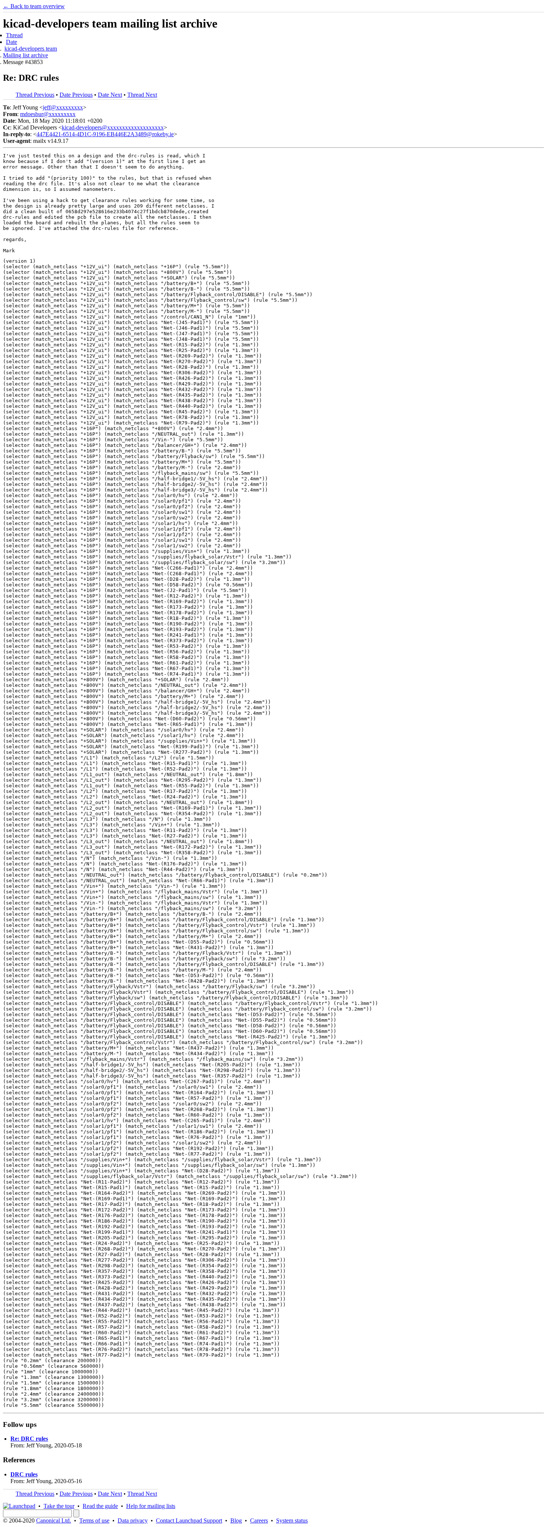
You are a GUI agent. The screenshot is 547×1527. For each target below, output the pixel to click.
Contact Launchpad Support (189, 1520)
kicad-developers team (30, 48)
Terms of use (94, 1520)
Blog (236, 1520)
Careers (259, 1520)
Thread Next (142, 95)
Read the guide (100, 1506)
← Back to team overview (34, 6)
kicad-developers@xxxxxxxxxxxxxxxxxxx (113, 127)
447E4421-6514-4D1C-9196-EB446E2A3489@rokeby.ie (105, 134)
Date (11, 42)
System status (292, 1520)
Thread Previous (35, 95)
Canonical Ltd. (53, 1520)
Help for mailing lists (150, 1506)
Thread (14, 35)
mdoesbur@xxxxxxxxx (48, 114)
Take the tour (59, 1506)
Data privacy (133, 1520)
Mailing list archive (25, 55)
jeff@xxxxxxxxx (63, 107)
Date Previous (76, 95)
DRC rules (24, 1474)
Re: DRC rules (29, 1438)
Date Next (110, 95)
